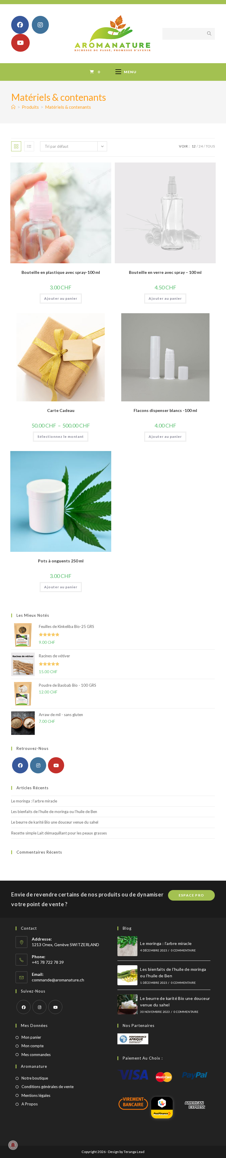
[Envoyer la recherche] (209, 34)
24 (201, 146)
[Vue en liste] (29, 146)
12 (194, 146)
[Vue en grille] (16, 146)
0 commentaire (183, 950)
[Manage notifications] (13, 1145)
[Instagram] (38, 765)
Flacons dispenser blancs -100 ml (165, 410)
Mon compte (32, 1045)
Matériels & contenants (68, 107)
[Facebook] (20, 765)
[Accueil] (13, 107)
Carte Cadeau (60, 410)
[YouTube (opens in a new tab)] (20, 43)
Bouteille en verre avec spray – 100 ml (165, 272)
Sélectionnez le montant (60, 436)
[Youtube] (56, 765)
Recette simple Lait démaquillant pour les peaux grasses (59, 833)
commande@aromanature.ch (58, 979)
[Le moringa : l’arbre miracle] (127, 946)
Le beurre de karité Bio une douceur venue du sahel (54, 822)
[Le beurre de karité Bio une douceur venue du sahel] (127, 1004)
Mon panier (31, 1037)
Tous (210, 146)
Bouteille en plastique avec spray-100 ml (60, 272)
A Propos (29, 1104)
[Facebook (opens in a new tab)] (20, 25)
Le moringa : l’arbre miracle (34, 801)
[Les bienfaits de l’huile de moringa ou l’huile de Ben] (127, 975)
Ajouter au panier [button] (60, 298)
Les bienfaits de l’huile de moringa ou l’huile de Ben (54, 811)
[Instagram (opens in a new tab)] (40, 25)
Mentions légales (35, 1095)
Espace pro (191, 895)
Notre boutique (34, 1078)
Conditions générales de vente (47, 1086)
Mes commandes (36, 1054)
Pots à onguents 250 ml (61, 560)
